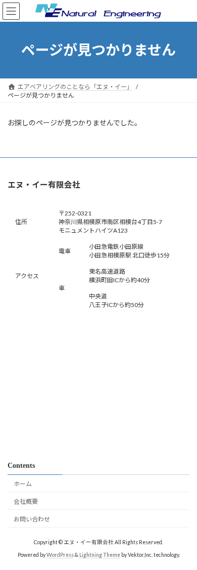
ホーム (23, 484)
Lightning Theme (99, 555)
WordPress (60, 555)
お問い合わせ (32, 518)
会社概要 (26, 501)
